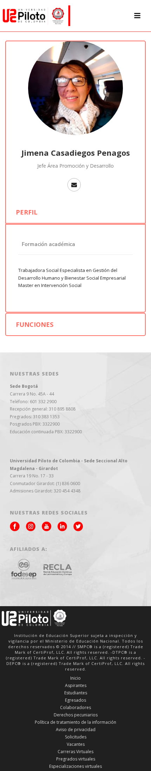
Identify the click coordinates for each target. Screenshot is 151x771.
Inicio (75, 678)
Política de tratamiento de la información (75, 722)
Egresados (75, 700)
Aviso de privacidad (76, 730)
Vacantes (76, 744)
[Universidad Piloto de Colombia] (35, 15)
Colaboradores (75, 707)
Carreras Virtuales (75, 752)
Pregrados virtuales (75, 759)
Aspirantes (75, 685)
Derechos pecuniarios (76, 715)
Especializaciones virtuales (75, 766)
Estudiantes (75, 693)
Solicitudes (75, 737)
